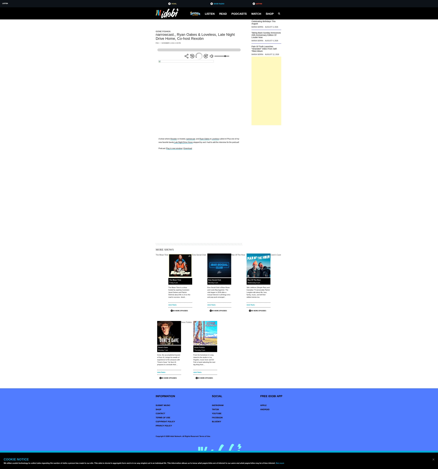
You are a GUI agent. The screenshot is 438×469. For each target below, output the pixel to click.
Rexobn (173, 139)
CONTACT (160, 413)
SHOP (270, 13)
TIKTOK (215, 409)
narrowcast (190, 139)
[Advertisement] (266, 91)
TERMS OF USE (163, 417)
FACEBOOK (217, 417)
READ (223, 13)
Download (188, 148)
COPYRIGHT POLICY (165, 421)
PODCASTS (239, 13)
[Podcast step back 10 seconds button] (192, 56)
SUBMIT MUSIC (163, 405)
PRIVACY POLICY (164, 425)
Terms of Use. (205, 436)
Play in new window (174, 148)
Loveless (215, 139)
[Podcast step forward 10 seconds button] (206, 56)
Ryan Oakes (204, 139)
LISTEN (210, 13)
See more (280, 463)
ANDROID (265, 409)
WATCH (256, 13)
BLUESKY (216, 421)
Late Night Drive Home (183, 142)
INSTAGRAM (217, 405)
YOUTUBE (216, 413)
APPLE (263, 405)
